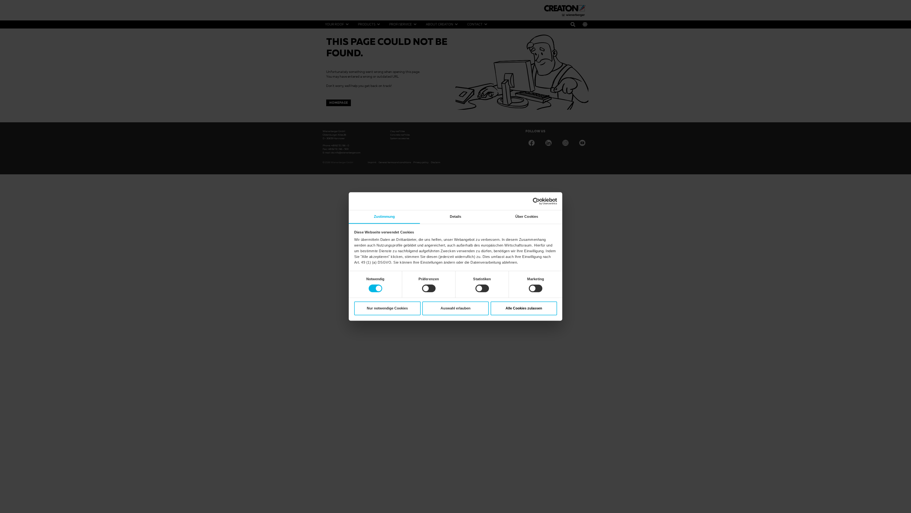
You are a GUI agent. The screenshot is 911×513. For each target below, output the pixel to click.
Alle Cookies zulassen (524, 308)
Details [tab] (455, 216)
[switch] (429, 288)
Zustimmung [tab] (384, 216)
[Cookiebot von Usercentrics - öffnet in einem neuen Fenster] (536, 201)
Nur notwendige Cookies (387, 308)
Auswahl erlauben (455, 308)
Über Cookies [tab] (526, 216)
